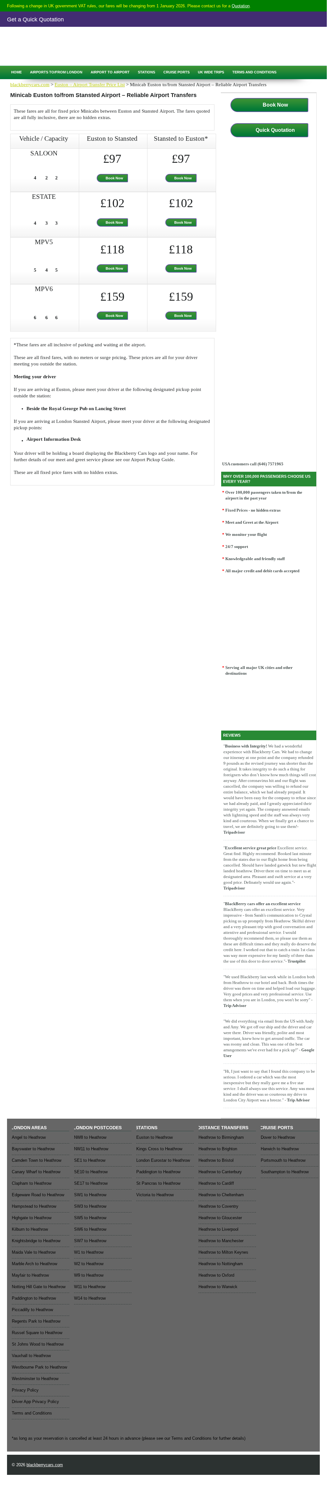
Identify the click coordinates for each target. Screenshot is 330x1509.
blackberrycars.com (29, 84)
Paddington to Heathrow (34, 1298)
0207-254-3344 (59, 40)
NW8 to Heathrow (90, 1137)
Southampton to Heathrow (285, 1171)
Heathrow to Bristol (216, 1160)
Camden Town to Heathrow (36, 1160)
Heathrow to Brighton (218, 1148)
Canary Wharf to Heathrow (36, 1171)
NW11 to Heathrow (91, 1148)
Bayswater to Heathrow (33, 1148)
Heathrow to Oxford (216, 1275)
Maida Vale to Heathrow (34, 1252)
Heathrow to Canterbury (220, 1171)
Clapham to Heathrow (31, 1183)
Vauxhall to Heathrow (31, 1355)
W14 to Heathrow (90, 1298)
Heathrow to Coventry (218, 1206)
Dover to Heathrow (278, 1137)
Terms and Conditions (254, 72)
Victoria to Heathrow (155, 1194)
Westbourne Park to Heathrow (39, 1367)
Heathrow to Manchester (221, 1240)
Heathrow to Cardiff (216, 1183)
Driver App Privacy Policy (35, 1401)
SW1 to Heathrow (90, 1194)
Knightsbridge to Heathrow (36, 1240)
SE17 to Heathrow (91, 1183)
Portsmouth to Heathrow (283, 1160)
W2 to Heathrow (88, 1263)
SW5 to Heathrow (90, 1217)
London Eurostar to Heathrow (163, 1160)
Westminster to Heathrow (35, 1378)
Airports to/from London (56, 72)
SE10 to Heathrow (91, 1171)
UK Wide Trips (211, 72)
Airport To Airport (110, 72)
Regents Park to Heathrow (36, 1321)
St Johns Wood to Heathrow (38, 1344)
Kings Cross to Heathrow (159, 1148)
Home (16, 72)
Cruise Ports (176, 72)
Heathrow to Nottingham (221, 1263)
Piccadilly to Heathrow (32, 1309)
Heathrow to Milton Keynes (223, 1252)
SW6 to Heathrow (90, 1229)
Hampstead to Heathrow (34, 1206)
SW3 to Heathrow (90, 1206)
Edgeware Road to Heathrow (38, 1194)
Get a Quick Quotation (35, 19)
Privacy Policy (25, 1390)
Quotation (241, 6)
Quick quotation (36, 53)
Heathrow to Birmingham (221, 1137)
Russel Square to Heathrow (37, 1332)
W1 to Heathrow (88, 1252)
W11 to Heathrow (89, 1286)
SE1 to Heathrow (89, 1160)
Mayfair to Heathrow (30, 1275)
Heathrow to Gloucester (220, 1217)
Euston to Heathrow (154, 1137)
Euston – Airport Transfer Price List (90, 84)
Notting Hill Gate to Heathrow (38, 1286)
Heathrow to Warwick (218, 1286)
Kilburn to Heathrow (30, 1229)
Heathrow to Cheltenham (221, 1194)
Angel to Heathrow (29, 1137)
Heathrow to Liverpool (218, 1229)
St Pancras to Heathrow (158, 1183)
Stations (146, 72)
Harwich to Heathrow (280, 1148)
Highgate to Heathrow (31, 1217)
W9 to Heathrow (88, 1275)
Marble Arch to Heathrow (34, 1263)
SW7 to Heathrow (90, 1240)
